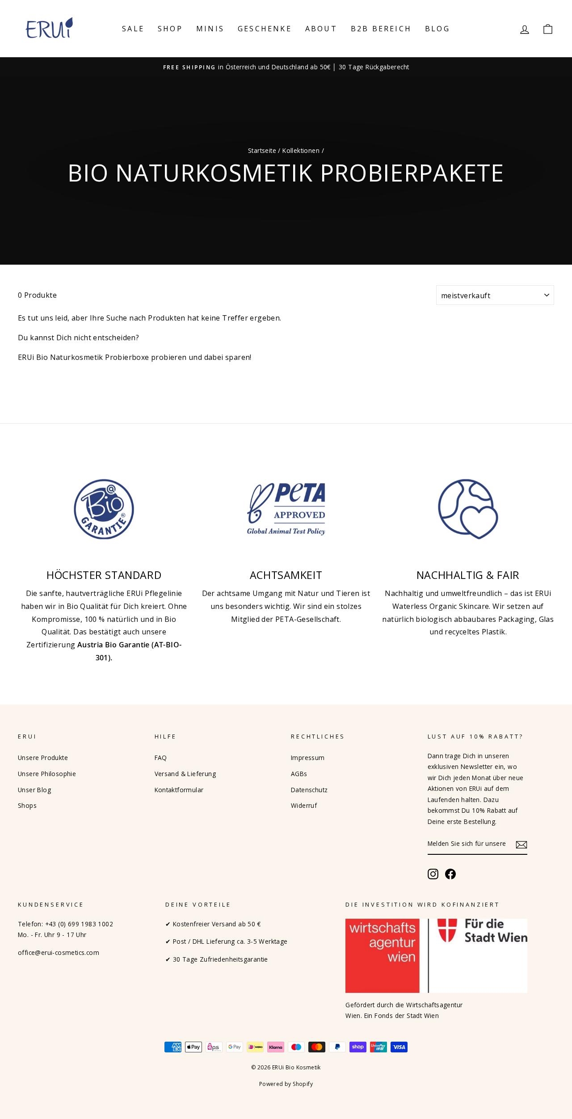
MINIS (210, 29)
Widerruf (304, 805)
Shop (170, 29)
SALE (133, 29)
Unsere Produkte (43, 757)
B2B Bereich (381, 29)
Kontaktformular (179, 789)
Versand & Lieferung (185, 773)
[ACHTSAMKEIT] (286, 509)
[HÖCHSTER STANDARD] (104, 509)
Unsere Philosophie (47, 773)
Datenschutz (309, 789)
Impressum (308, 757)
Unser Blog (34, 789)
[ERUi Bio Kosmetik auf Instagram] (433, 873)
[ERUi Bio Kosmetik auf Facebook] (450, 873)
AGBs (299, 773)
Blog (437, 29)
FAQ (161, 757)
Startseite (262, 150)
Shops (27, 805)
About (321, 29)
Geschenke (265, 29)
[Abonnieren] (521, 844)
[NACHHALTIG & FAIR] (468, 509)
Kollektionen (301, 150)
